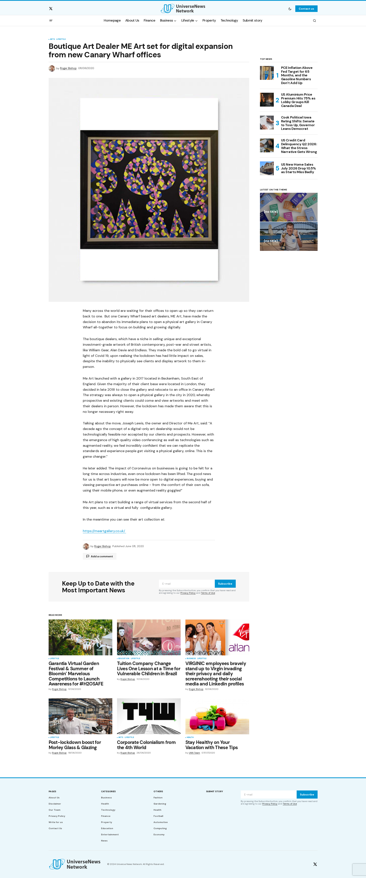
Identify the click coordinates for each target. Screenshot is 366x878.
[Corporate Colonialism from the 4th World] (149, 716)
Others (158, 791)
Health (190, 738)
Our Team (54, 809)
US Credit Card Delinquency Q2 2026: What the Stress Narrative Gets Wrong (299, 146)
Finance (105, 816)
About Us (54, 797)
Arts (52, 39)
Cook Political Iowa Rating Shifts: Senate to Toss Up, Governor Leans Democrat (298, 123)
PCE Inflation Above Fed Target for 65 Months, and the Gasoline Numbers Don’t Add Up (297, 75)
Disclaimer (55, 803)
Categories (108, 791)
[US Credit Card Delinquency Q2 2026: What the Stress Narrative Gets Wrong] (267, 145)
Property (106, 822)
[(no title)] (289, 207)
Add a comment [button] (102, 556)
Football (158, 816)
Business (191, 659)
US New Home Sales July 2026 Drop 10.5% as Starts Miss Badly (298, 168)
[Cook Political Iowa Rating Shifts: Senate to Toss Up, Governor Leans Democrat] (267, 122)
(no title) (271, 212)
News (104, 840)
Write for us (56, 822)
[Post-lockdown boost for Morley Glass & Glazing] (80, 716)
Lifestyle (61, 39)
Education (123, 659)
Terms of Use (208, 592)
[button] (290, 8)
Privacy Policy (188, 592)
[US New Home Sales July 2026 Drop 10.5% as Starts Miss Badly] (267, 168)
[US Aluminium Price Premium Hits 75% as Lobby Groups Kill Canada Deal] (267, 100)
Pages (52, 791)
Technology (108, 809)
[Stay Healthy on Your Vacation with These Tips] (217, 716)
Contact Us (55, 828)
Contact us (306, 8)
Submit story (214, 791)
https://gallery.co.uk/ (104, 531)
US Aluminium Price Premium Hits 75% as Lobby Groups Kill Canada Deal (298, 100)
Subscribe (225, 583)
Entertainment (110, 834)
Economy (159, 834)
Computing (160, 828)
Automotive (161, 822)
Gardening (160, 803)
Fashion (158, 797)
